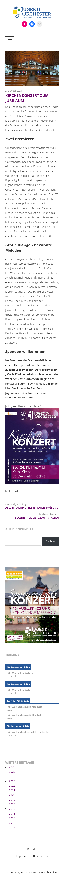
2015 (12, 818)
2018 (12, 804)
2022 (12, 785)
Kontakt (32, 849)
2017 (12, 809)
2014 (12, 822)
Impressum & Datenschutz (32, 856)
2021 (12, 790)
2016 (12, 813)
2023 (12, 781)
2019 (12, 799)
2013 (12, 827)
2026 (12, 767)
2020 (12, 795)
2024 (12, 776)
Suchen (50, 541)
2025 (12, 771)
